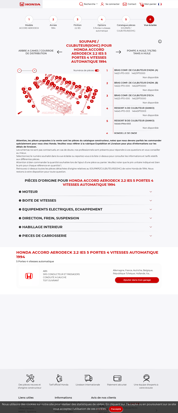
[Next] (118, 52)
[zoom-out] (19, 71)
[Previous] (59, 52)
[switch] (97, 70)
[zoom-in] (34, 71)
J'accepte (116, 409)
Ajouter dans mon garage (137, 280)
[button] (160, 41)
